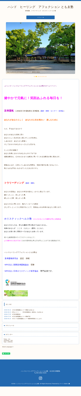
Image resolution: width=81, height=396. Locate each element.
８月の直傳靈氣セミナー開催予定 (21, 316)
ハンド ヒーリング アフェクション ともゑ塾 (40, 6)
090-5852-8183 (41, 373)
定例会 (61, 111)
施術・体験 (30, 183)
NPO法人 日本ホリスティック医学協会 (21, 271)
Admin (66, 383)
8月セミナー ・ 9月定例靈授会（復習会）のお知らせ (27, 312)
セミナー (54, 111)
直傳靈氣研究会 (11, 258)
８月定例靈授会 (16, 314)
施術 (42, 111)
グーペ (61, 383)
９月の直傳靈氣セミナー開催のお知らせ (23, 310)
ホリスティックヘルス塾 (18, 218)
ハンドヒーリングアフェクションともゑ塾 (27, 383)
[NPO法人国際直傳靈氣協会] (4, 265)
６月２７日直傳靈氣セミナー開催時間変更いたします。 (27, 318)
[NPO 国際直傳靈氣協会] (15, 282)
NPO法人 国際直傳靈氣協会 (17, 265)
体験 (47, 111)
